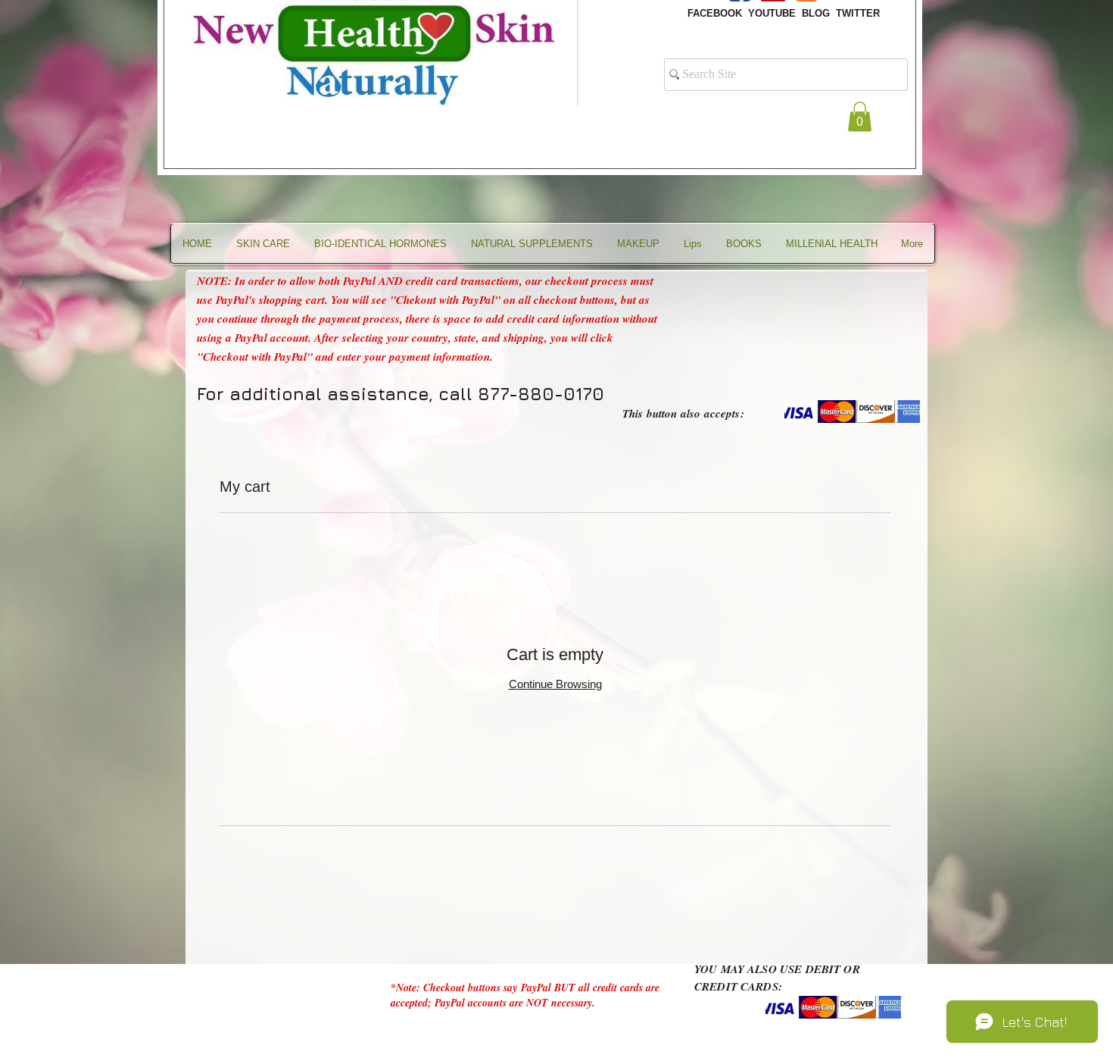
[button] (859, 116)
